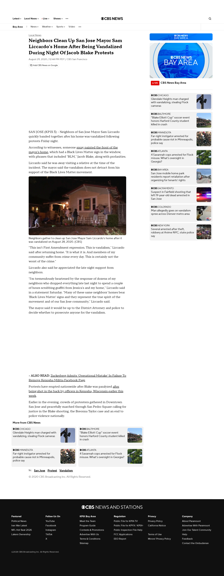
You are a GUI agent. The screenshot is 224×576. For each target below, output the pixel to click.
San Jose (39, 470)
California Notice (157, 525)
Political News (18, 521)
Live (45, 18)
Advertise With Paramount (196, 525)
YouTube (50, 521)
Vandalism (66, 470)
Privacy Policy (155, 521)
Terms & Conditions (90, 539)
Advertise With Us (89, 534)
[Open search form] (210, 18)
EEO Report (120, 539)
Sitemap (84, 543)
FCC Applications (123, 534)
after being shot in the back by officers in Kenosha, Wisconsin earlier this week (76, 391)
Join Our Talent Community (196, 530)
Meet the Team (88, 521)
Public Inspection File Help (128, 530)
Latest (16, 18)
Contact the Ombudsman (195, 543)
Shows (57, 18)
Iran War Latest (19, 525)
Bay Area (18, 26)
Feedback (187, 539)
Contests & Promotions (92, 530)
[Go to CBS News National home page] (112, 18)
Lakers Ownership (20, 534)
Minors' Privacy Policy (159, 539)
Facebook (51, 525)
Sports (60, 26)
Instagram (51, 530)
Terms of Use (155, 534)
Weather (47, 26)
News (34, 26)
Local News (30, 18)
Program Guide (88, 525)
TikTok (49, 534)
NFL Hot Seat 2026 (21, 530)
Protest (52, 470)
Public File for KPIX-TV (126, 521)
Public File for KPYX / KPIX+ (128, 525)
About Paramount (191, 521)
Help (184, 534)
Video (72, 26)
